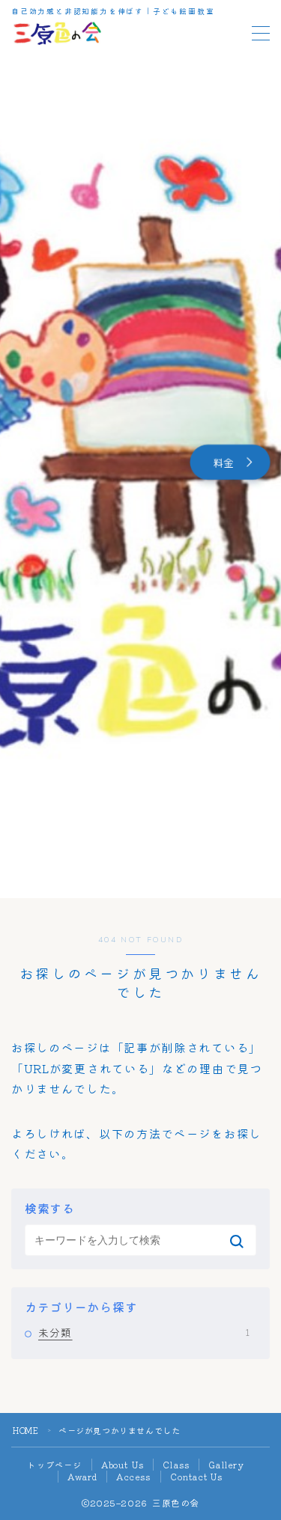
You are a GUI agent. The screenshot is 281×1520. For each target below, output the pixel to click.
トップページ (54, 1465)
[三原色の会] (57, 33)
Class (176, 1465)
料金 (223, 462)
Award (82, 1477)
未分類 (144, 1332)
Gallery (226, 1465)
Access (133, 1477)
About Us (123, 1465)
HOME (25, 1430)
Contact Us (196, 1477)
